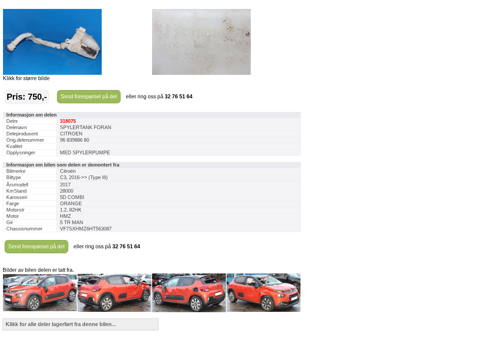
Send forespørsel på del (89, 96)
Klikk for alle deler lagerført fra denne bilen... (61, 324)
